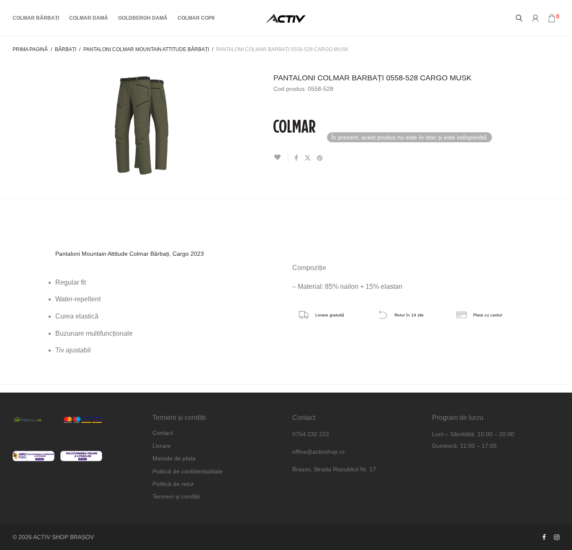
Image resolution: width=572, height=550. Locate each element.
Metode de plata (174, 458)
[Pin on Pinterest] (320, 158)
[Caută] (519, 18)
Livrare (161, 445)
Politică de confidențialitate (187, 471)
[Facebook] (544, 537)
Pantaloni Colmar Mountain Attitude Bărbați (146, 49)
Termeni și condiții (176, 496)
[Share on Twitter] (307, 158)
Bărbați (65, 49)
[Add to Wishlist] (280, 157)
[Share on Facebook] (296, 158)
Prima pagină (30, 49)
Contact (162, 432)
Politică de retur (173, 484)
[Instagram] (556, 537)
